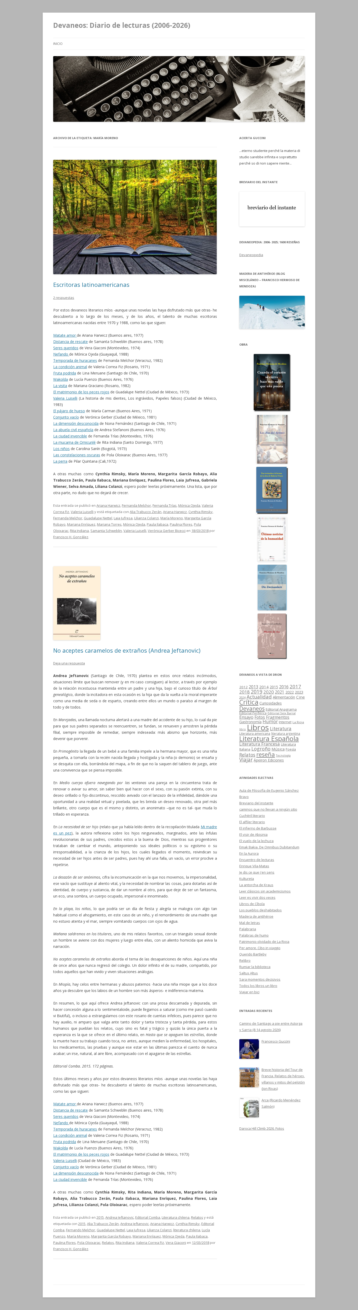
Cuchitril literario (252, 815)
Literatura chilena (175, 1217)
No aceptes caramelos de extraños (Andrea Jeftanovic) (126, 650)
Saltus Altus (248, 973)
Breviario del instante (256, 803)
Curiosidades (270, 703)
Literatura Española (269, 738)
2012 (243, 687)
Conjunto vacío (66, 417)
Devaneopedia (251, 254)
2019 (256, 691)
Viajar (246, 759)
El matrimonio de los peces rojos (81, 391)
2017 (295, 686)
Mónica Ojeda (189, 505)
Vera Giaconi (176, 1242)
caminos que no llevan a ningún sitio (268, 809)
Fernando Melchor (80, 1230)
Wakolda (60, 379)
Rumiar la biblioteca (254, 966)
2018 (244, 692)
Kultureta (246, 878)
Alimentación (284, 697)
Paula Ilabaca (157, 524)
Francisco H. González (70, 537)
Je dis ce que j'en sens (256, 872)
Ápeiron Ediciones (269, 760)
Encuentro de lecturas (256, 859)
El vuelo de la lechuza (256, 840)
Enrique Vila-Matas (254, 866)
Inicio (58, 43)
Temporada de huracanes (75, 360)
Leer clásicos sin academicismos (265, 891)
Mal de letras (249, 922)
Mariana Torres (109, 524)
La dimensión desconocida (76, 423)
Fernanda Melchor (136, 505)
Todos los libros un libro (258, 985)
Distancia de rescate (70, 341)
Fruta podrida (64, 373)
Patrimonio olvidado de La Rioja (264, 941)
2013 (253, 687)
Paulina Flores (181, 524)
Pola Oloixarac (88, 1242)
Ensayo (246, 717)
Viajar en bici (249, 992)
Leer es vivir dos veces (257, 897)
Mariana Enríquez (81, 524)
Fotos (259, 717)
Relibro (245, 960)
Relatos (197, 1217)
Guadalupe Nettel (98, 518)
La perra (60, 461)
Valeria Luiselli (65, 398)
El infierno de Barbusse (257, 828)
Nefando (61, 354)
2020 (268, 692)
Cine (300, 697)
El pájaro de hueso (69, 410)
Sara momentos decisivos (259, 979)
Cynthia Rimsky (200, 511)
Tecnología (283, 755)
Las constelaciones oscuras (76, 454)
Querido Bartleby (253, 954)
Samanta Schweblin (106, 530)
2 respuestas (63, 297)
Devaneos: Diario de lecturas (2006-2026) (121, 25)
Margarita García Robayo (111, 1236)
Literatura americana (254, 733)
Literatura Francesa (259, 744)
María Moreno (171, 518)
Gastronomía (250, 721)
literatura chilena (186, 1230)
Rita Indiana (79, 530)
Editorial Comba (147, 1217)
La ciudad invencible (70, 436)
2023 (299, 692)
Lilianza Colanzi (146, 518)
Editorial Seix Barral (282, 713)
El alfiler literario (252, 822)
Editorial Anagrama (281, 709)
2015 (100, 1217)
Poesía (291, 749)
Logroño (260, 749)
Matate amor (65, 335)
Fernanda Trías (165, 505)
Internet (285, 722)
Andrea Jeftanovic (119, 1217)
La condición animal (70, 366)
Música (278, 749)
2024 (242, 697)
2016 (284, 687)
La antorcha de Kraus (256, 885)
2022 (289, 692)
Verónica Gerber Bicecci (167, 530)
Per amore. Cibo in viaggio (259, 947)
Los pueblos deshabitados (260, 910)
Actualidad (259, 696)
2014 (264, 686)
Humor (270, 722)
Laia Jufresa (123, 518)
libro (242, 729)
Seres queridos (65, 347)
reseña (265, 754)
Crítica (248, 702)
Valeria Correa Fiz (150, 1242)
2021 (279, 692)
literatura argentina (285, 733)
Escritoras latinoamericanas (91, 284)
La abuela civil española (73, 429)
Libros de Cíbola (252, 903)
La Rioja (298, 722)
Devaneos (252, 708)
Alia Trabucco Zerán (145, 511)
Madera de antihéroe (256, 916)
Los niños (61, 448)
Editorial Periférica (253, 713)
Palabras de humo (254, 935)
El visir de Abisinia (253, 834)
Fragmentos (277, 717)
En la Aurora (249, 853)
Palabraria (247, 929)
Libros (258, 727)
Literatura (280, 729)
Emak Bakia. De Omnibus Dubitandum (269, 847)
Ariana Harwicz (108, 505)
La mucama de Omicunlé (74, 442)
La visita (60, 385)
